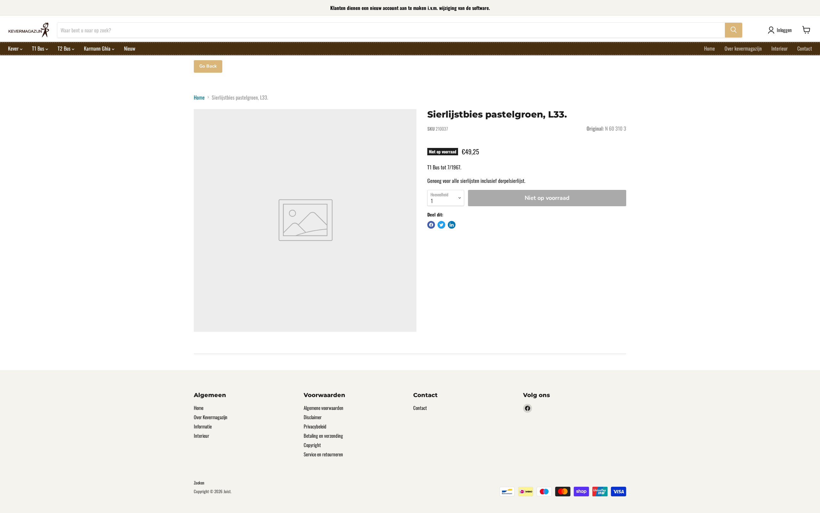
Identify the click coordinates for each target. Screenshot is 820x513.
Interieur (779, 48)
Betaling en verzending (323, 435)
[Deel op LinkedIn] (451, 225)
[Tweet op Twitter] (441, 225)
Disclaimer (313, 416)
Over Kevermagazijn (210, 416)
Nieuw (129, 48)
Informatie (203, 426)
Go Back (208, 66)
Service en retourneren (323, 454)
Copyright (312, 444)
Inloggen (784, 29)
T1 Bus (38, 48)
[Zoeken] (733, 29)
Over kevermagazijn (743, 48)
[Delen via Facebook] (431, 225)
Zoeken (199, 482)
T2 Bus (65, 48)
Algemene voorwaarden (323, 407)
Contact (804, 48)
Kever (14, 48)
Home (709, 48)
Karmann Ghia (98, 48)
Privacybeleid (315, 426)
